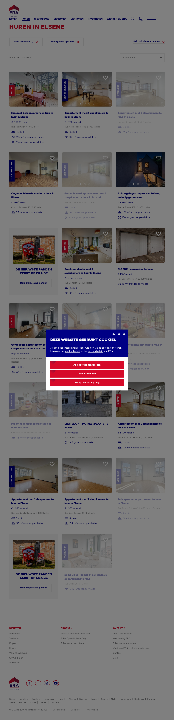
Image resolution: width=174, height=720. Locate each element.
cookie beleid (72, 351)
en (124, 333)
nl (114, 333)
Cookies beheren (87, 374)
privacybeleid (95, 351)
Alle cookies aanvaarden (87, 365)
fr (119, 333)
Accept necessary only (87, 383)
